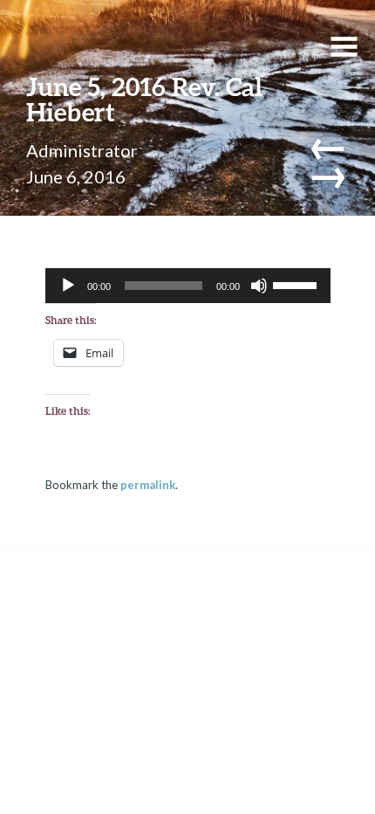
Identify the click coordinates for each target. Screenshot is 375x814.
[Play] (68, 285)
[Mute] (259, 285)
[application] (188, 285)
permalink (147, 485)
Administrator (82, 150)
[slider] (297, 284)
